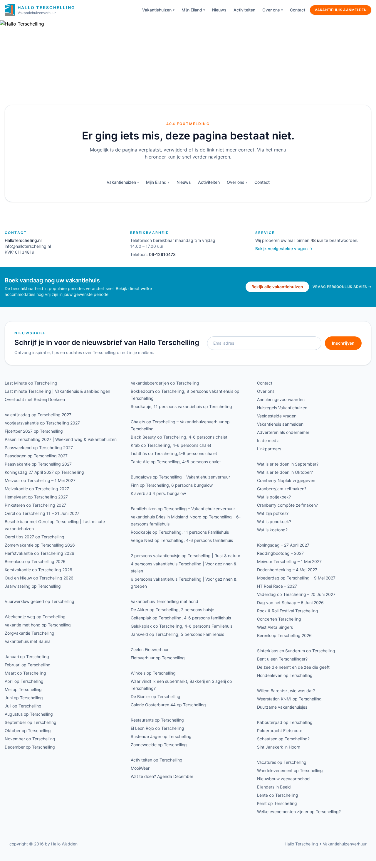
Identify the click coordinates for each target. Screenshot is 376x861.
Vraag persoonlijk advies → (342, 286)
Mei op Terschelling (23, 689)
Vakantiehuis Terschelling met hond (164, 601)
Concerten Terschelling (279, 618)
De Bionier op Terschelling (155, 696)
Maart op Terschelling (25, 672)
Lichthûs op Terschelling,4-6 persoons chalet (174, 453)
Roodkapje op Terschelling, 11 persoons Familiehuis (180, 532)
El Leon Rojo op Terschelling (157, 728)
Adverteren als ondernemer (283, 432)
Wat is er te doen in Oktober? (285, 472)
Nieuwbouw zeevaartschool (283, 778)
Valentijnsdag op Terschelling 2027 (38, 414)
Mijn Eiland (192, 9)
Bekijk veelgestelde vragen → (284, 248)
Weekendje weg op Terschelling (35, 616)
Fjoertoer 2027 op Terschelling (34, 431)
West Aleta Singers (275, 627)
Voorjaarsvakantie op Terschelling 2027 (42, 422)
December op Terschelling (30, 746)
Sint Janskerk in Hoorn (278, 746)
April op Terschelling (24, 681)
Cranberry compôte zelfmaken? (287, 505)
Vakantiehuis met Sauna (28, 641)
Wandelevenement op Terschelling (290, 770)
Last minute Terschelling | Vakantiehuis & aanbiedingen (57, 391)
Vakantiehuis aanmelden (341, 10)
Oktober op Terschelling (28, 730)
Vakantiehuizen (157, 9)
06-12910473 (162, 254)
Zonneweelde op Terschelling (159, 744)
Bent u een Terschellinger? (282, 658)
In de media (268, 440)
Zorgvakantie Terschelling (29, 633)
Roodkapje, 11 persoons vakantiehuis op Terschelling (181, 406)
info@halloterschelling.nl (28, 246)
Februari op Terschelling (28, 664)
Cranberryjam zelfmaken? (281, 488)
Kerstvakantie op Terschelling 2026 (38, 569)
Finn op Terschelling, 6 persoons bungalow (172, 485)
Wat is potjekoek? (274, 496)
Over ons (271, 9)
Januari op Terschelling (27, 656)
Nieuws (219, 9)
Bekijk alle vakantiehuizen (277, 286)
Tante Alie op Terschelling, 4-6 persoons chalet (176, 461)
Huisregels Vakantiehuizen (282, 407)
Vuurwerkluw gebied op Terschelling (39, 601)
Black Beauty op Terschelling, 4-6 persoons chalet (179, 436)
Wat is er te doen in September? (287, 463)
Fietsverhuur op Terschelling (158, 657)
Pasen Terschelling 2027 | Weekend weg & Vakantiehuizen (61, 439)
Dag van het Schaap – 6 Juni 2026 (290, 602)
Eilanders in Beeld (274, 786)
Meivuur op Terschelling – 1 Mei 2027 (40, 480)
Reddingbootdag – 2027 (280, 553)
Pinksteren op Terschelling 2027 (35, 505)
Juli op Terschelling (23, 705)
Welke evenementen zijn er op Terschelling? (299, 811)
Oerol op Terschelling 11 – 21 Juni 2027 (42, 513)
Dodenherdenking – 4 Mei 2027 (287, 569)
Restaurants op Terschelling (157, 719)
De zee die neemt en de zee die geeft (293, 667)
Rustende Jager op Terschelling (161, 736)
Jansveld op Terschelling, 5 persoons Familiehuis (177, 634)
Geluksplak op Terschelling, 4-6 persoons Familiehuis (181, 626)
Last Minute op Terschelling (31, 382)
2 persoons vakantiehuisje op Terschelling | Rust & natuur (185, 555)
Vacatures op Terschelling (281, 762)
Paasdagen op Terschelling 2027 (36, 455)
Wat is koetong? (272, 529)
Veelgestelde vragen (276, 415)
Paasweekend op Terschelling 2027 (39, 447)
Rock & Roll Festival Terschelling (287, 610)
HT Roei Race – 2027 (277, 586)
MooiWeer (140, 768)
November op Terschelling (30, 738)
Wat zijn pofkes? (272, 513)
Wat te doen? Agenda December (162, 776)
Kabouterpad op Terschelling (285, 722)
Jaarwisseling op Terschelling (33, 586)
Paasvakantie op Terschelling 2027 (38, 463)
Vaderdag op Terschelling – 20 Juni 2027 (296, 594)
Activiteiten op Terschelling (156, 759)
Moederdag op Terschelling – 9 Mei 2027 (296, 577)
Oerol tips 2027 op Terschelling (34, 536)
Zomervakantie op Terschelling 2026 (40, 544)
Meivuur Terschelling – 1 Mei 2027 (289, 561)
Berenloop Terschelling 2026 (284, 635)
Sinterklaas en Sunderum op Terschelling (296, 650)
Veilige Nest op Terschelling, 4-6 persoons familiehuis (182, 540)
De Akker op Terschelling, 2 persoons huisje (172, 609)
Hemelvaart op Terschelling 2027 (36, 496)
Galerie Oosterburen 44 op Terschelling (168, 704)
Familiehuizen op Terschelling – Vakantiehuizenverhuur (183, 508)
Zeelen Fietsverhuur (150, 649)
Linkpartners (269, 448)
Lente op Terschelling (277, 795)
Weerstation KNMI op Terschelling (289, 698)
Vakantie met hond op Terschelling (38, 624)
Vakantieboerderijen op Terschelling (165, 382)
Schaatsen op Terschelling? (283, 738)
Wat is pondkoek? (274, 521)
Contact (297, 9)
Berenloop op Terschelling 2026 (35, 561)
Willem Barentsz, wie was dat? (286, 690)
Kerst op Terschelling (277, 803)
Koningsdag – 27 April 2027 (283, 544)
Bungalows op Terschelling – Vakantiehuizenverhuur (180, 476)
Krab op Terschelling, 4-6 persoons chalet (171, 445)
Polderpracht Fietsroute (279, 730)
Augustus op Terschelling (29, 714)
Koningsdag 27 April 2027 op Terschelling (44, 472)
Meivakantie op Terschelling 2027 (37, 488)
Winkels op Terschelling (153, 672)
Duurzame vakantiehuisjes (282, 707)
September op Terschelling (30, 722)
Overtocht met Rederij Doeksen (35, 399)
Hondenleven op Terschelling (285, 675)
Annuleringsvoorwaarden (281, 399)
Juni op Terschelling (24, 697)
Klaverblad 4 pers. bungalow (158, 493)
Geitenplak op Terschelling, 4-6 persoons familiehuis (181, 617)
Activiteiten (244, 9)
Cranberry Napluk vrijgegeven (286, 480)
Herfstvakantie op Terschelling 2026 (39, 553)
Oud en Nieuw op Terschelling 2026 (39, 577)
